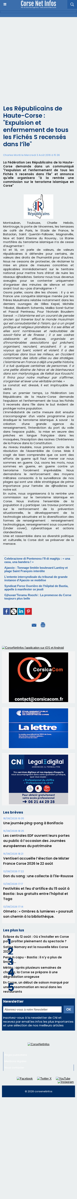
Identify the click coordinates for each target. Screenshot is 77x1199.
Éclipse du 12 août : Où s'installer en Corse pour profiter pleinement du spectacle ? (36, 939)
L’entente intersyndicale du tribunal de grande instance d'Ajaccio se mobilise (36, 578)
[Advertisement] (38, 57)
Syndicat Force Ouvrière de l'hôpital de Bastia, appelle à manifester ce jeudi (36, 587)
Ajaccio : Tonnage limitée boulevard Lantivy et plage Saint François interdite (36, 569)
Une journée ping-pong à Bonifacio (33, 823)
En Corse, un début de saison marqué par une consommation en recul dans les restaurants (36, 987)
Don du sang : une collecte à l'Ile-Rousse (38, 876)
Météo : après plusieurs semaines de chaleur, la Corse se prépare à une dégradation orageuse (32, 972)
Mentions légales (15, 1061)
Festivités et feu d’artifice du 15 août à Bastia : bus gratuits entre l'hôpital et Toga (36, 893)
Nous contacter (14, 1067)
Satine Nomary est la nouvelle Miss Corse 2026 (35, 949)
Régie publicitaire (16, 1055)
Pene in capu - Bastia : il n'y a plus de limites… (32, 959)
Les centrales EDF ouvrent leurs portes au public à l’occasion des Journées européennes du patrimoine (36, 840)
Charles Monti (12, 155)
